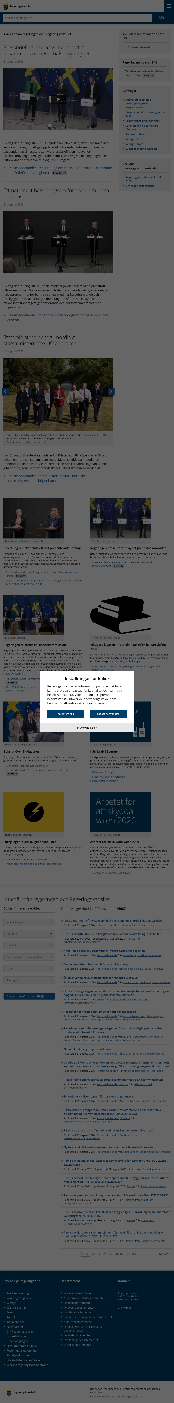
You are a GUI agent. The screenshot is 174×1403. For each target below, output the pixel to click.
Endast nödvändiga (108, 713)
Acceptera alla (66, 713)
